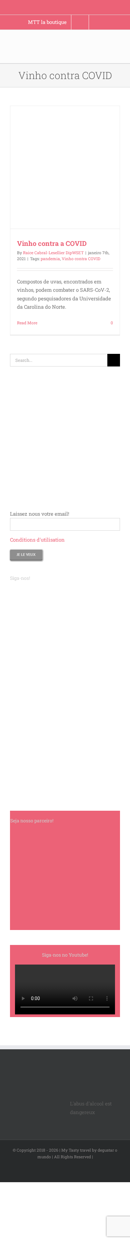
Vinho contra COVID (81, 258)
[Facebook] (12, 591)
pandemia (50, 258)
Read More (27, 322)
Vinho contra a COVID (52, 243)
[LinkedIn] (30, 591)
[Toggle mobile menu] (117, 51)
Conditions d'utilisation (37, 539)
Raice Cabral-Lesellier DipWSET (53, 252)
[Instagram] (21, 591)
